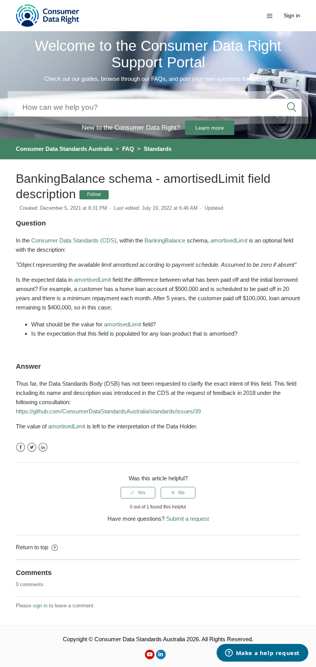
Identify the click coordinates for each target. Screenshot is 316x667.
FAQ (128, 148)
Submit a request (187, 518)
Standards (157, 148)
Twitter (32, 447)
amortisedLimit (228, 240)
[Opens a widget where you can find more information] (262, 653)
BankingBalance (165, 240)
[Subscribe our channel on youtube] (150, 654)
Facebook (20, 447)
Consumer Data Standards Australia (64, 148)
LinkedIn (43, 447)
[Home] (47, 15)
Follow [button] (94, 194)
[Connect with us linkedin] (161, 654)
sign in (40, 605)
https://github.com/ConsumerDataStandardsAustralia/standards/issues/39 (108, 411)
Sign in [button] (292, 15)
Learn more (209, 128)
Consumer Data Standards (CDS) (73, 240)
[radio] (138, 492)
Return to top (33, 547)
